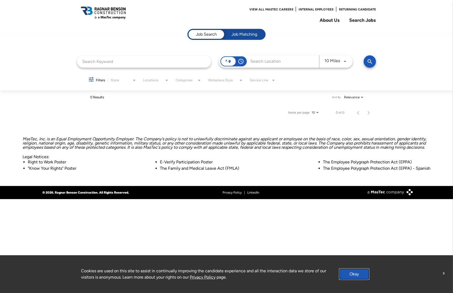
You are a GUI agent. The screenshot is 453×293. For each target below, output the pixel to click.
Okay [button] (354, 273)
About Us (330, 20)
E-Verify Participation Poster (186, 161)
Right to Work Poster (47, 161)
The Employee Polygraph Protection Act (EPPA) (367, 161)
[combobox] (144, 61)
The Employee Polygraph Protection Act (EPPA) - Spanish (376, 168)
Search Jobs (362, 20)
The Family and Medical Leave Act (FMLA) (199, 168)
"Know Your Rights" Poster (52, 168)
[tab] (206, 34)
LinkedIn (253, 192)
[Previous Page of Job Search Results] (358, 112)
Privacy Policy (232, 192)
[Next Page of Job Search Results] (368, 112)
